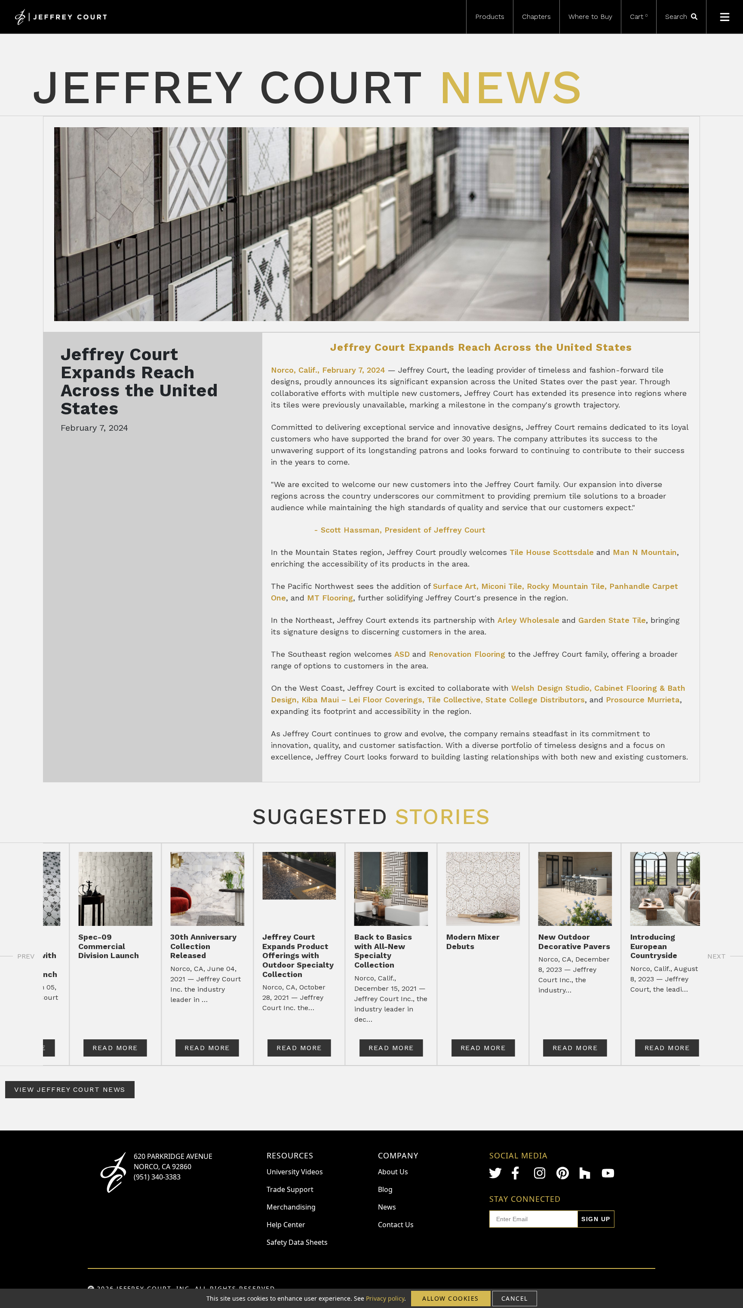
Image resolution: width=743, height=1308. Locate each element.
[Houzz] (585, 1173)
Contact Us (396, 1224)
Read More (115, 1048)
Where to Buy (590, 16)
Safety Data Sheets (297, 1242)
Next (716, 956)
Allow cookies (450, 1298)
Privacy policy (385, 1298)
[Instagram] (540, 1173)
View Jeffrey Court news (70, 1089)
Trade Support (290, 1189)
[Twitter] (495, 1173)
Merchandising (291, 1207)
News (387, 1207)
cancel (514, 1298)
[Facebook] (517, 1173)
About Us (393, 1171)
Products (489, 16)
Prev (25, 956)
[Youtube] (608, 1173)
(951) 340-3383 (157, 1177)
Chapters (536, 16)
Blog (385, 1189)
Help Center (286, 1224)
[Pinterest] (562, 1173)
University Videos (295, 1171)
